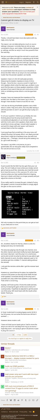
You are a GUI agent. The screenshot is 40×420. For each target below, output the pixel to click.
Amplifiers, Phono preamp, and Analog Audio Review (20, 379)
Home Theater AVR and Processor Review (22, 392)
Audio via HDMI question (14, 366)
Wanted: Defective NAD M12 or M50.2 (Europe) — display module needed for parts (22, 357)
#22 (38, 162)
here (24, 11)
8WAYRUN (22, 418)
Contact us (4, 412)
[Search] (38, 2)
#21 (38, 34)
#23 (38, 240)
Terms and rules (13, 412)
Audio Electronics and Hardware (20, 350)
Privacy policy (23, 412)
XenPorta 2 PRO (5, 418)
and (10, 228)
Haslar (7, 368)
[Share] (35, 35)
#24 (38, 309)
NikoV (6, 360)
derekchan (8, 378)
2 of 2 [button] (25, 335)
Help (30, 412)
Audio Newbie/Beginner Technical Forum (20, 368)
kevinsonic (6, 23)
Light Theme (6, 409)
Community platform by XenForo (16, 415)
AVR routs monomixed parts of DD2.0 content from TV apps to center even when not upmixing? (21, 388)
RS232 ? (8, 348)
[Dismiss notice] (37, 7)
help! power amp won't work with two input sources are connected (21, 375)
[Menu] (2, 2)
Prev (19, 335)
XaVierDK (7, 392)
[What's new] (34, 2)
